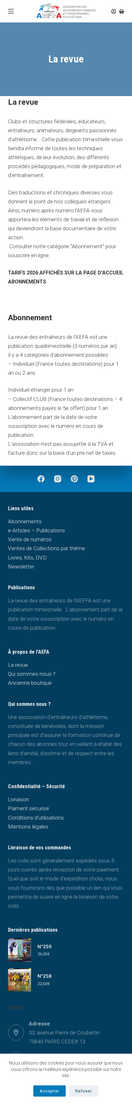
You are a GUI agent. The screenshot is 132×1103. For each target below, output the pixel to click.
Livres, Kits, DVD (27, 557)
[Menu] (11, 11)
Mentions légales (28, 826)
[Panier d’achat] (121, 11)
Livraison (18, 799)
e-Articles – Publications (36, 530)
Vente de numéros (30, 539)
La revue (18, 665)
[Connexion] (113, 11)
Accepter (49, 1091)
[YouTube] (91, 478)
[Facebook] (41, 478)
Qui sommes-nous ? (31, 674)
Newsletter (21, 566)
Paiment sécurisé (28, 808)
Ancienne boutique (30, 683)
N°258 (44, 976)
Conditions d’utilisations (36, 817)
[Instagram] (57, 478)
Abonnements (25, 521)
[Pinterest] (74, 478)
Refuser (83, 1091)
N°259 (44, 947)
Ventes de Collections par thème (46, 548)
